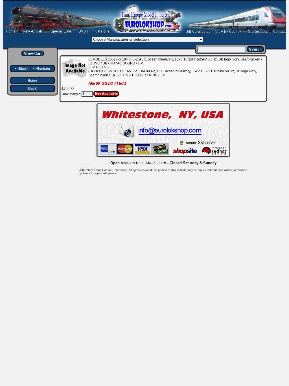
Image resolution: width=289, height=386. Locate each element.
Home (32, 81)
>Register (43, 69)
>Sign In (23, 69)
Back (32, 88)
